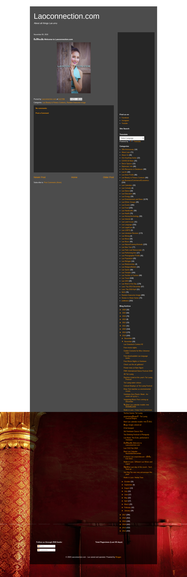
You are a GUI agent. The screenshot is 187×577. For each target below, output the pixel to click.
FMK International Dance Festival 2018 (138, 371)
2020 (124, 329)
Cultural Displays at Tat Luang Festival (138, 386)
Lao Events (126, 205)
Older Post (108, 177)
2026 (124, 310)
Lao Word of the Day (129, 284)
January (127, 511)
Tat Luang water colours (132, 383)
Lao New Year (127, 247)
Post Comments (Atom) (52, 182)
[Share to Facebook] (78, 99)
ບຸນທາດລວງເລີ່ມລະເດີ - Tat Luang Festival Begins (135, 417)
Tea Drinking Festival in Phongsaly (136, 435)
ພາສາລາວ (125, 301)
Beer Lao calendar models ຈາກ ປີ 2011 (138, 422)
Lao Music (125, 242)
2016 (124, 518)
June (126, 495)
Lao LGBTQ (126, 230)
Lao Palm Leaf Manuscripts (132, 250)
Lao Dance (126, 191)
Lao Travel (125, 278)
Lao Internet (126, 219)
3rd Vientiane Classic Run (133, 431)
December (128, 338)
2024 (124, 316)
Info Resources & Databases (132, 169)
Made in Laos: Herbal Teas (133, 477)
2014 (124, 524)
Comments (43, 550)
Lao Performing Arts (129, 253)
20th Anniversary (128, 149)
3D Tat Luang (128, 374)
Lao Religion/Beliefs (129, 267)
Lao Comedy (126, 188)
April (126, 501)
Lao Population (127, 258)
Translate (137, 141)
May (126, 498)
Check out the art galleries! (133, 364)
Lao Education (127, 194)
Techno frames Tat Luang (133, 413)
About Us (125, 155)
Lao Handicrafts (127, 211)
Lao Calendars (127, 185)
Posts (41, 546)
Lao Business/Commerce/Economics (135, 180)
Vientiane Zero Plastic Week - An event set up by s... (136, 395)
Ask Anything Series (129, 158)
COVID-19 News (128, 161)
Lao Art (124, 172)
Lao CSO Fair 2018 (131, 448)
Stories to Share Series (130, 298)
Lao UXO (125, 281)
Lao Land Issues (128, 222)
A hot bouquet (129, 428)
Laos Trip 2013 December (131, 287)
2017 (124, 515)
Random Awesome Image (76, 102)
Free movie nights (130, 348)
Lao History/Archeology (130, 216)
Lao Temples (126, 273)
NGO (123, 292)
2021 (124, 326)
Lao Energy (126, 196)
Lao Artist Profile (128, 175)
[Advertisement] (136, 72)
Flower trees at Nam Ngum (133, 368)
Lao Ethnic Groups (128, 202)
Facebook (125, 118)
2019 (124, 332)
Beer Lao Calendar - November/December (132, 453)
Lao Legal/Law (127, 227)
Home (74, 177)
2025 (124, 313)
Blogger (118, 557)
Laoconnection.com (66, 16)
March (126, 504)
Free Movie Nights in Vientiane (135, 361)
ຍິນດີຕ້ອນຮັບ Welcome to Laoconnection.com (133, 444)
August (127, 488)
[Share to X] (76, 99)
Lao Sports (126, 270)
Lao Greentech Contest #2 (133, 344)
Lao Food (125, 208)
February (127, 507)
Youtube (125, 123)
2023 (124, 319)
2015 (124, 521)
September (128, 485)
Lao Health (126, 213)
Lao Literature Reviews (130, 233)
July (126, 491)
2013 (124, 528)
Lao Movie (125, 239)
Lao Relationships (128, 264)
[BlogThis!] (73, 99)
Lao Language (127, 225)
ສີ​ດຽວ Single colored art (132, 425)
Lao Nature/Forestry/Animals (132, 244)
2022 (124, 322)
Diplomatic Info (127, 166)
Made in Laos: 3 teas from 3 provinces (138, 410)
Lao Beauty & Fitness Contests (54, 102)
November (128, 341)
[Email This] (71, 99)
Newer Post (40, 177)
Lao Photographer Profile (131, 256)
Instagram (125, 120)
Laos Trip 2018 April (129, 289)
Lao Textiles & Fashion (130, 275)
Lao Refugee (126, 261)
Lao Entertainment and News (132, 199)
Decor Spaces (127, 164)
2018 (124, 335)
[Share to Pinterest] (81, 99)
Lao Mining (126, 236)
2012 (124, 531)
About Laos (126, 152)
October (127, 482)
